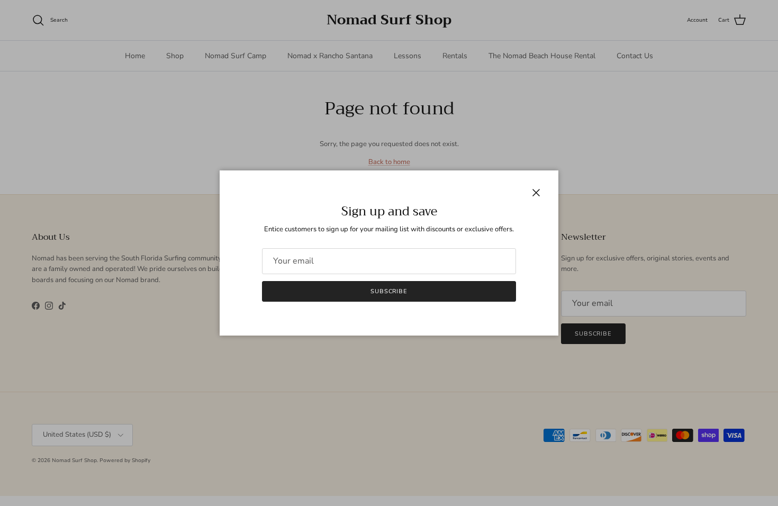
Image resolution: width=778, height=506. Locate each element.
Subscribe (389, 291)
